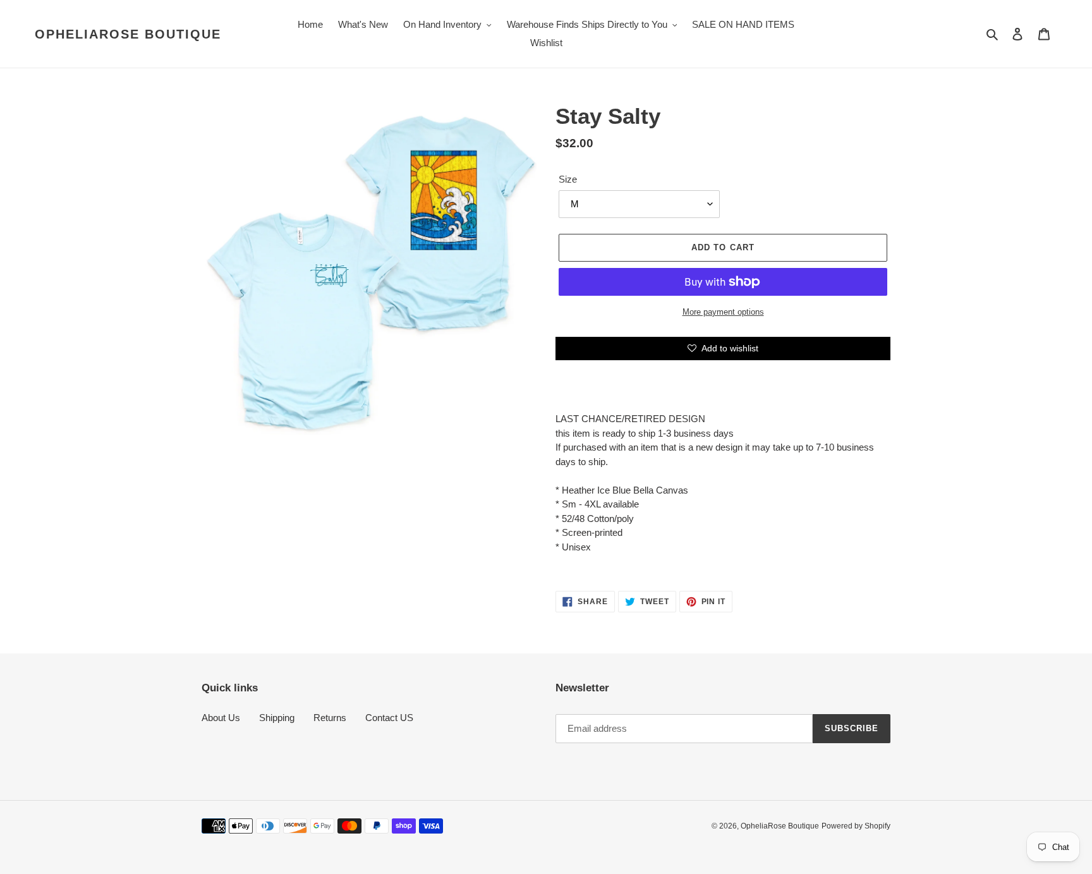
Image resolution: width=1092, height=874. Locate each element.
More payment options (723, 312)
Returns (329, 717)
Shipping (276, 717)
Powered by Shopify (856, 826)
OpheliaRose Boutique (128, 34)
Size (568, 179)
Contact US (389, 717)
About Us (221, 717)
